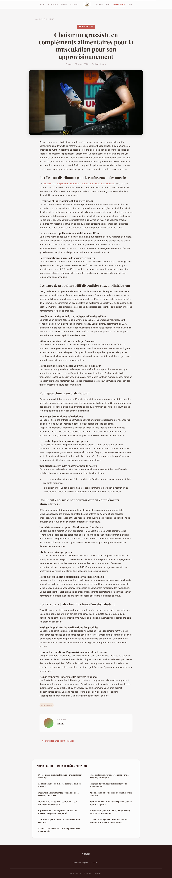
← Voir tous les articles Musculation (57, 741)
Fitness (99, 4)
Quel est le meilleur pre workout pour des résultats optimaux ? (109, 776)
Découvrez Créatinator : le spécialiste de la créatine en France (58, 794)
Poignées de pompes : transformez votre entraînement (108, 785)
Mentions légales (81, 862)
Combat (74, 4)
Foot (108, 4)
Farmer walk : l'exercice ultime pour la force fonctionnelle (59, 830)
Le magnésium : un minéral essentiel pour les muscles (59, 785)
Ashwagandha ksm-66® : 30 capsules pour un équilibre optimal (111, 803)
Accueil (38, 19)
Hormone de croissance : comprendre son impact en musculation (57, 803)
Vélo (130, 4)
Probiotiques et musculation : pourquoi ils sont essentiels (60, 776)
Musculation (119, 4)
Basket (64, 4)
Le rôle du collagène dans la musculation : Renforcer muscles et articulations (109, 821)
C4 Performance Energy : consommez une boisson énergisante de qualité (57, 812)
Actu (42, 4)
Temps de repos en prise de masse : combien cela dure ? (59, 821)
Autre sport (53, 4)
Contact (95, 862)
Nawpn (86, 854)
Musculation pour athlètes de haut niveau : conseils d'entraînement (110, 812)
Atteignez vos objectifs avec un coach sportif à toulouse (111, 794)
